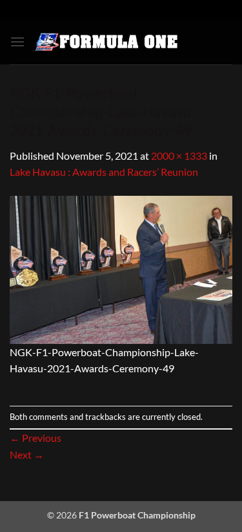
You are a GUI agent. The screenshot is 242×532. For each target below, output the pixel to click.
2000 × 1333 (179, 155)
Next (27, 454)
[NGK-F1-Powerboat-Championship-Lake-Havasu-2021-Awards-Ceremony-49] (121, 268)
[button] (17, 41)
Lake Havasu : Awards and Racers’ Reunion (104, 172)
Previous (35, 438)
